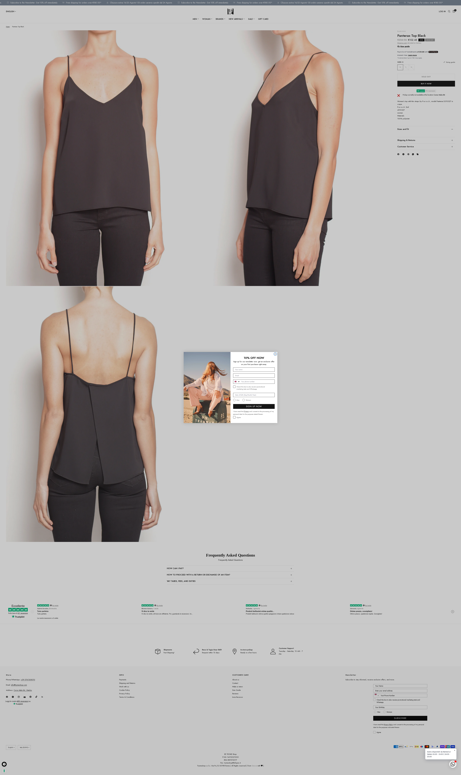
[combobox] (236, 382)
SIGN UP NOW (254, 406)
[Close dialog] (275, 353)
